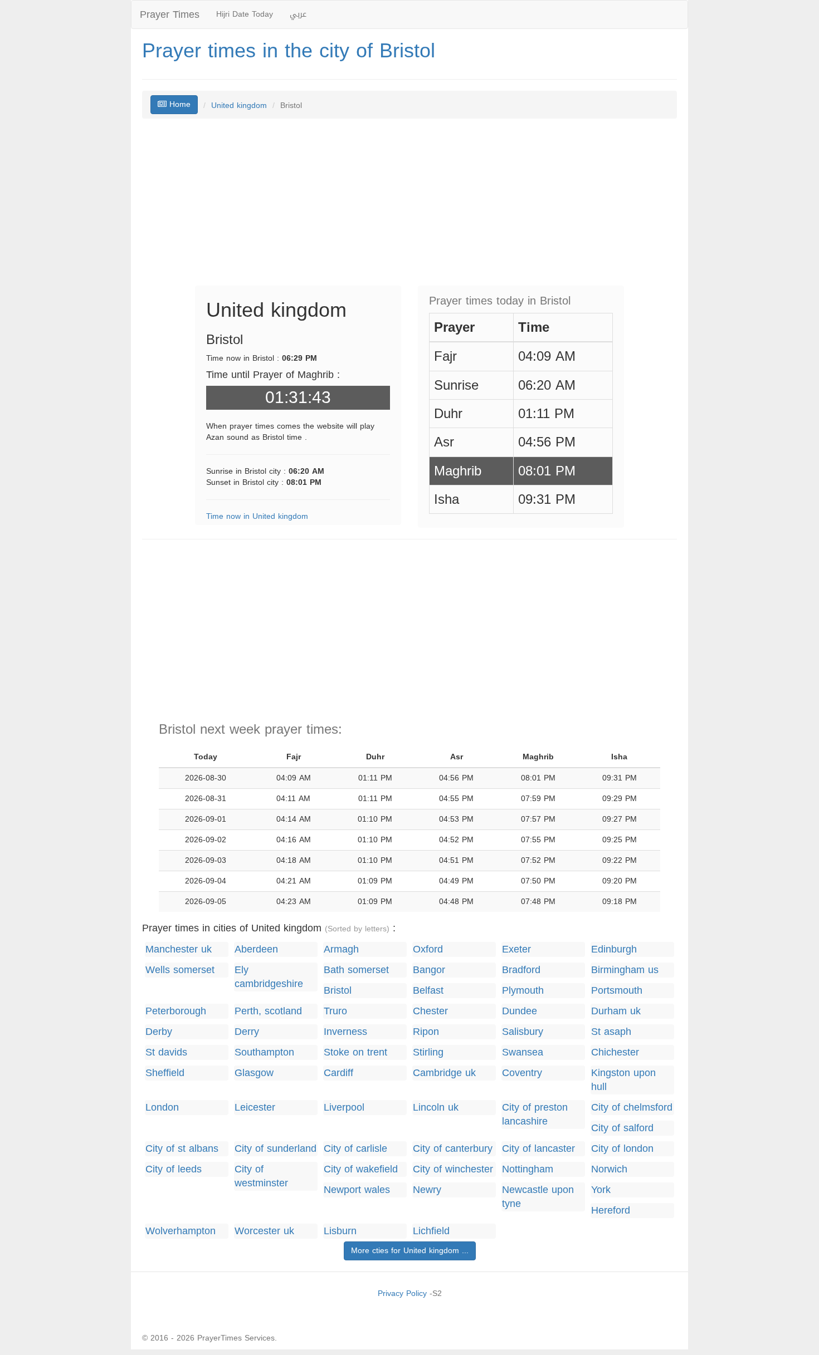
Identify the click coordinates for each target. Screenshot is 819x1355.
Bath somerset (356, 970)
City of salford (622, 1128)
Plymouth (523, 990)
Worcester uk (264, 1231)
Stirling (428, 1052)
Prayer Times (169, 14)
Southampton (264, 1052)
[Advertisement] (409, 208)
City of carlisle (355, 1148)
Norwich (609, 1169)
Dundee (519, 1011)
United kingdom (239, 105)
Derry (247, 1031)
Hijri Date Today (244, 14)
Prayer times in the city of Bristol (288, 51)
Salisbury (522, 1031)
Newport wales (357, 1189)
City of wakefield (361, 1169)
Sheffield (164, 1073)
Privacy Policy (402, 1293)
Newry (427, 1189)
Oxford (428, 949)
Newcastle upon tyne (538, 1196)
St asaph (611, 1031)
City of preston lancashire (535, 1114)
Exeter (516, 949)
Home (179, 104)
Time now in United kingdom (257, 516)
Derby (158, 1031)
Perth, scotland (268, 1011)
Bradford (521, 970)
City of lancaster (538, 1148)
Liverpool (344, 1107)
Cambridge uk (444, 1073)
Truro (335, 1011)
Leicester (255, 1107)
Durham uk (616, 1011)
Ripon (426, 1031)
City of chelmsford (631, 1107)
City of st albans (181, 1148)
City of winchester (453, 1169)
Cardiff (338, 1073)
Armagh (341, 949)
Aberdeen (256, 949)
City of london (622, 1148)
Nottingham (527, 1169)
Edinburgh (614, 949)
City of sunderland (275, 1148)
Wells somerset (179, 970)
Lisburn (340, 1231)
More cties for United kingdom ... (410, 1250)
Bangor (429, 970)
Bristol (338, 990)
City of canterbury (453, 1148)
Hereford (610, 1210)
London (162, 1107)
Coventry (522, 1073)
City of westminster (261, 1176)
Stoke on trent (355, 1052)
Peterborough (175, 1011)
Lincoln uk (436, 1107)
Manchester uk (178, 949)
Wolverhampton (180, 1231)
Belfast (428, 990)
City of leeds (173, 1169)
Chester (430, 1011)
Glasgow (254, 1073)
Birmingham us (625, 970)
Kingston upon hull (623, 1080)
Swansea (522, 1052)
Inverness (345, 1031)
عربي (298, 14)
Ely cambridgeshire (269, 977)
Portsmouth (616, 990)
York (601, 1189)
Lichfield (431, 1231)
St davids (166, 1052)
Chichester (615, 1052)
